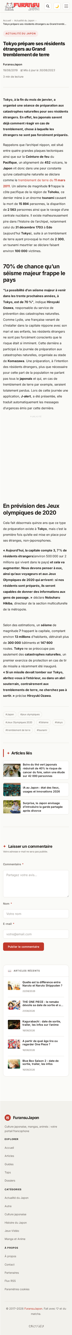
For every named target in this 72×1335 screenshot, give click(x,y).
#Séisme (43, 722)
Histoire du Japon (16, 1222)
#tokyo (59, 722)
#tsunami (42, 730)
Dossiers (10, 1180)
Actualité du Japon (24, 20)
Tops (8, 1172)
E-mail (8, 923)
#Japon (10, 714)
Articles (9, 1155)
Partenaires (12, 1272)
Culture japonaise (15, 1214)
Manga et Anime (15, 1239)
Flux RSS (10, 1280)
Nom (7, 903)
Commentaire (13, 864)
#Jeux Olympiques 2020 (19, 722)
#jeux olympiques (30, 714)
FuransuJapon (33, 1308)
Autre (8, 1206)
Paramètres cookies (17, 1289)
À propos (10, 1256)
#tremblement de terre (18, 730)
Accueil (7, 20)
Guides (9, 1164)
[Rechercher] (47, 6)
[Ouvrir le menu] (66, 6)
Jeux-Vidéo (12, 1230)
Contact (10, 1264)
